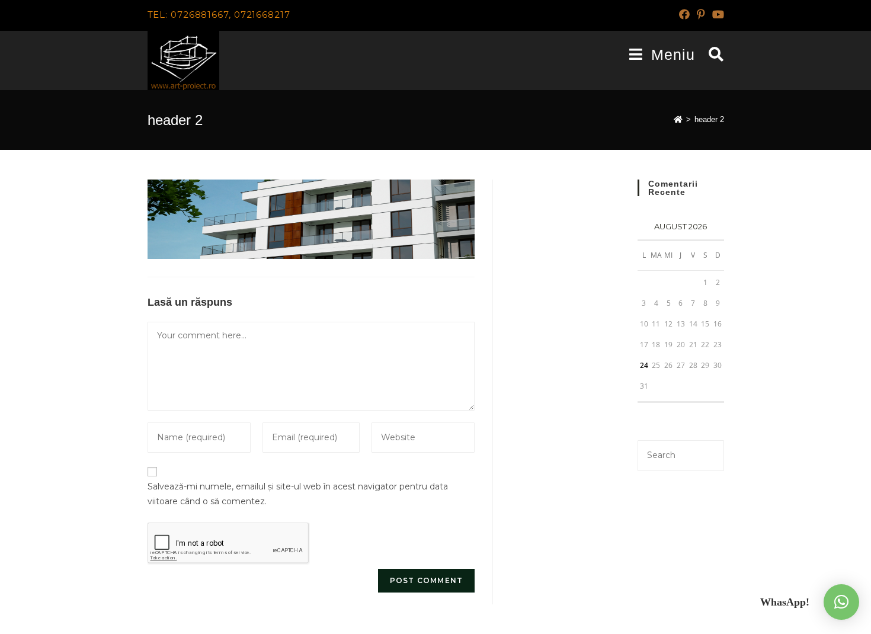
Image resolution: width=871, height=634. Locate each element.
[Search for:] (712, 54)
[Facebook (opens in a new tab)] (684, 15)
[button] (841, 602)
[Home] (678, 119)
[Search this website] (680, 454)
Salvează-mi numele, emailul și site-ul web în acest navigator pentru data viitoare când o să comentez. (298, 494)
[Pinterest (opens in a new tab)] (701, 15)
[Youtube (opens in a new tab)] (716, 15)
